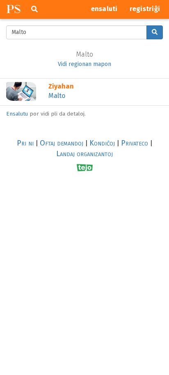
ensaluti (104, 9)
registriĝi (145, 9)
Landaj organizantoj (84, 153)
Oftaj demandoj (61, 143)
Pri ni (25, 143)
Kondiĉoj (102, 143)
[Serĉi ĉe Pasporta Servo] (154, 32)
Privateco (134, 143)
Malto (56, 96)
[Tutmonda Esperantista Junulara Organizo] (85, 167)
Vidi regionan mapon (84, 64)
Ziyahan (61, 86)
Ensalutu (17, 113)
